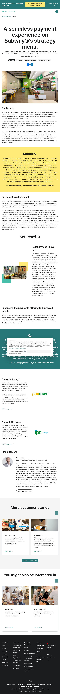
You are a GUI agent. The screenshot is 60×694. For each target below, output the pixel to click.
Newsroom (5, 662)
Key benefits (30, 236)
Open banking (28, 656)
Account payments (29, 653)
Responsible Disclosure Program (29, 686)
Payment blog (39, 648)
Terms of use (21, 684)
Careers (4, 648)
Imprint (49, 684)
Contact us (5, 665)
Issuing (26, 647)
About (3, 645)
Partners (4, 651)
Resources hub (40, 645)
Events (37, 654)
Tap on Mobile (17, 658)
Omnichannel (16, 665)
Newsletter (39, 651)
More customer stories (30, 507)
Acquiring (26, 650)
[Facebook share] (28, 64)
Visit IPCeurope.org (7, 444)
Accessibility (41, 684)
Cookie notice (31, 684)
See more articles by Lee (25, 491)
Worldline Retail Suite (30, 60)
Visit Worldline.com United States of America (35, 4)
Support (4, 659)
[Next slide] (56, 513)
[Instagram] (47, 660)
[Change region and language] (47, 649)
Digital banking (28, 663)
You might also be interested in (30, 575)
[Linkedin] (47, 657)
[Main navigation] (56, 11)
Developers (5, 657)
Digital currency (28, 666)
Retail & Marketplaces (44, 60)
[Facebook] (50, 657)
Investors (4, 654)
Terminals (19, 60)
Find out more (9, 451)
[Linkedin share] (31, 64)
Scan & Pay (16, 668)
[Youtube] (54, 657)
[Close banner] (57, 4)
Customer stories (40, 657)
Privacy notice (11, 684)
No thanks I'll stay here (51, 4)
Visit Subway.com (7, 409)
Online (14, 655)
